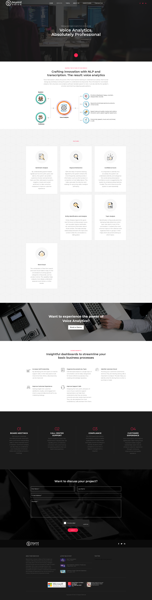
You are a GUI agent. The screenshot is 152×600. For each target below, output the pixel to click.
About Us (76, 3)
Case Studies (87, 3)
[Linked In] (145, 3)
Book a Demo (76, 327)
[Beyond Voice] (14, 3)
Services (59, 3)
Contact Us (99, 3)
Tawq (68, 3)
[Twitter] (142, 3)
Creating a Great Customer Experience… (77, 570)
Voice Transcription (71, 559)
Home (51, 3)
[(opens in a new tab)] (62, 560)
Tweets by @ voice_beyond (102, 559)
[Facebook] (140, 3)
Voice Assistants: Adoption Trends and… (76, 564)
